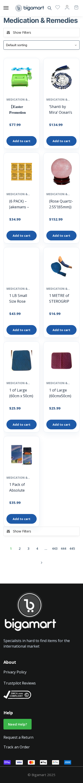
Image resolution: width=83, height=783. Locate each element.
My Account (67, 7)
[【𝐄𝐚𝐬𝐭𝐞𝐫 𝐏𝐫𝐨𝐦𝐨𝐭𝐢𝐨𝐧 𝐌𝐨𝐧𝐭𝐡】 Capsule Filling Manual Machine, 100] (21, 78)
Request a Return (18, 737)
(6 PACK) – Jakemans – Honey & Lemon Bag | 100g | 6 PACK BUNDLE (21, 204)
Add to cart (21, 141)
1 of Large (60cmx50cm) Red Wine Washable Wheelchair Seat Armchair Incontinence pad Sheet (61, 393)
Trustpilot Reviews (19, 683)
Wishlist (57, 7)
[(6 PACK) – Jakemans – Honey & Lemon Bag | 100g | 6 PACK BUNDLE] (21, 172)
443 (54, 548)
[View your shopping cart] (74, 5)
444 (63, 548)
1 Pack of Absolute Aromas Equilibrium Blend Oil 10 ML (19, 487)
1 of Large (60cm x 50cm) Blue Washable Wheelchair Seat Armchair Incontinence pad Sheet (21, 393)
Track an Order (16, 747)
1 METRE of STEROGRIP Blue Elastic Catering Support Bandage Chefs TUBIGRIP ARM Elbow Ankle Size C (59, 298)
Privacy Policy (15, 672)
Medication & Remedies (17, 100)
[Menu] (10, 8)
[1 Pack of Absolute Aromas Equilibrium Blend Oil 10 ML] (21, 456)
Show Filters (22, 32)
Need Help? (17, 724)
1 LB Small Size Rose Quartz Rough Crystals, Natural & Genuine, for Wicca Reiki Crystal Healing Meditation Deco (21, 298)
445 (72, 548)
